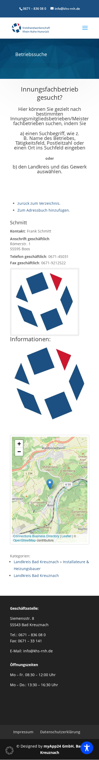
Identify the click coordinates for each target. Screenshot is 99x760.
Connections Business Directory (36, 536)
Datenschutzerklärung (60, 731)
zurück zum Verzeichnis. (38, 203)
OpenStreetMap (24, 540)
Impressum (23, 731)
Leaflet (66, 536)
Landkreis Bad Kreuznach (36, 561)
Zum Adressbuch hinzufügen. (43, 210)
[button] (49, 484)
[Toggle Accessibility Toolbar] (87, 748)
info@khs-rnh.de (38, 650)
